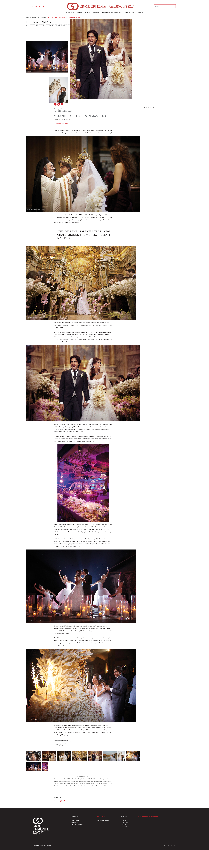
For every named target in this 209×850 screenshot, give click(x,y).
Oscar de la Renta (61, 788)
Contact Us (124, 824)
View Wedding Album (62, 123)
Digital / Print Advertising (77, 824)
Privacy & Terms (125, 826)
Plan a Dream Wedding (103, 820)
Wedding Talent (75, 820)
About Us (123, 820)
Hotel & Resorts (75, 822)
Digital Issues (124, 822)
